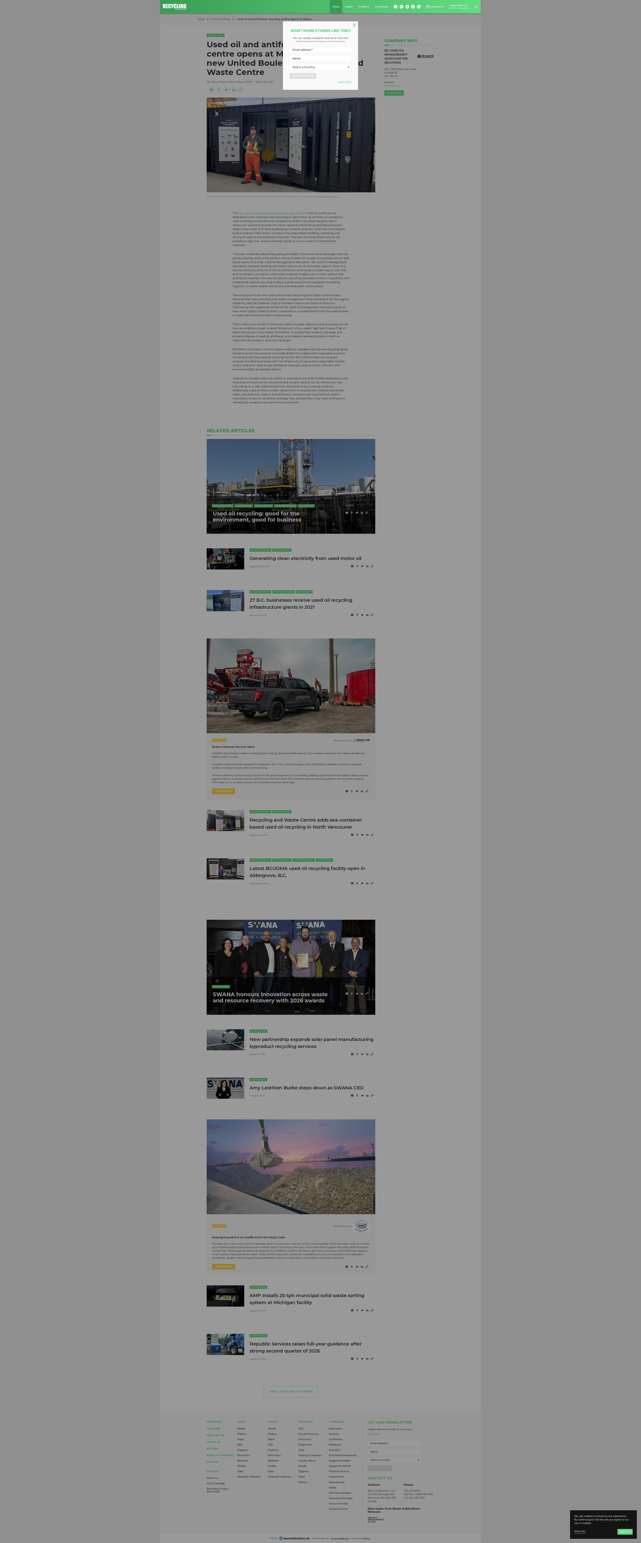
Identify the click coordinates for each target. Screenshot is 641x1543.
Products (363, 6)
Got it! (625, 1531)
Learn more (344, 81)
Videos (349, 6)
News (335, 6)
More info (579, 1531)
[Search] (476, 6)
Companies (381, 6)
